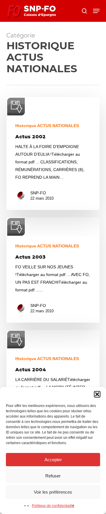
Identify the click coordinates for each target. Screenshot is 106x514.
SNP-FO (38, 193)
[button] (97, 394)
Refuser (53, 475)
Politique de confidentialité (53, 506)
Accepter (53, 459)
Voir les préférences (53, 492)
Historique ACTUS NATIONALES (47, 125)
